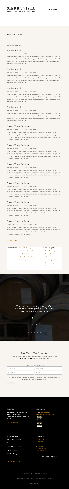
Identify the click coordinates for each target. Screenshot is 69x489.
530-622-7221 (45, 412)
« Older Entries (12, 240)
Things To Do (49, 257)
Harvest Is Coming (25, 248)
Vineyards (39, 444)
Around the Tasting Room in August (31, 251)
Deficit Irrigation (24, 260)
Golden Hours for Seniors (19, 126)
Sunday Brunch (14, 51)
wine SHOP (34, 17)
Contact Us (40, 439)
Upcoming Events (42, 448)
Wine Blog (39, 441)
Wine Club (39, 446)
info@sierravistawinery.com (45, 414)
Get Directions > (12, 422)
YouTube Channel (49, 457)
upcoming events (51, 260)
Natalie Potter (13, 54)
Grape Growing (50, 251)
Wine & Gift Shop (42, 451)
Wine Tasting (32, 54)
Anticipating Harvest (26, 254)
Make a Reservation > (14, 461)
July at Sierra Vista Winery (27, 257)
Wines (47, 266)
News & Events (50, 254)
